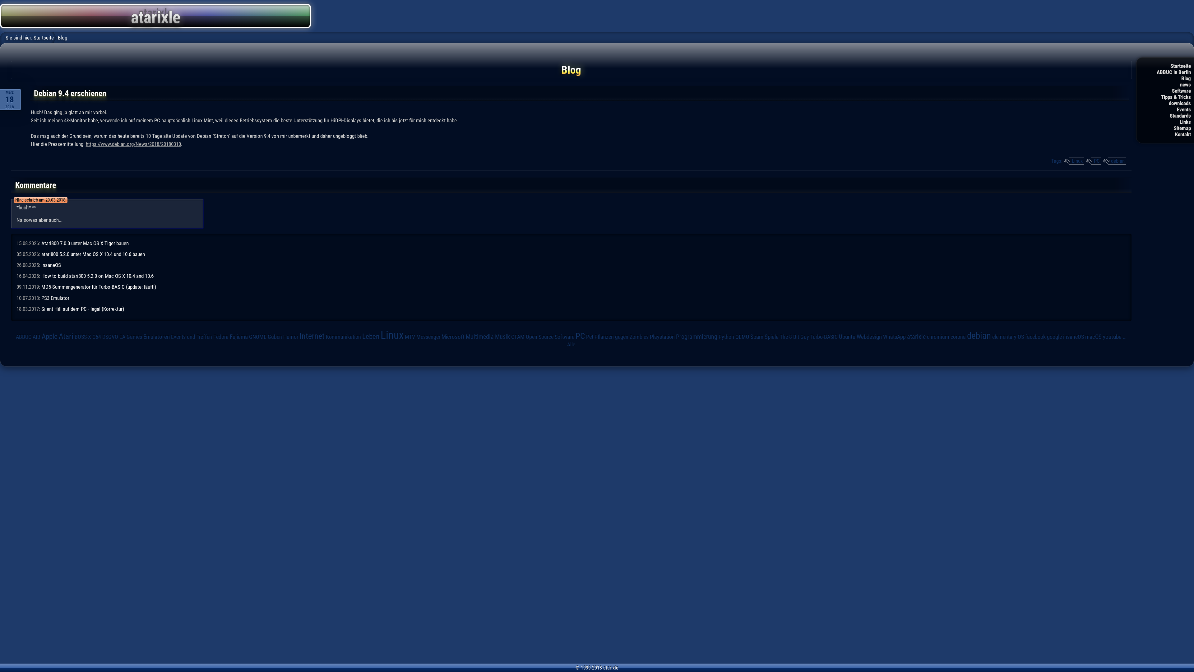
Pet (589, 337)
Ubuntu (847, 337)
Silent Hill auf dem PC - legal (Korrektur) (82, 309)
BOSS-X (83, 337)
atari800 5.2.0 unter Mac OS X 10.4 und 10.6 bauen (93, 254)
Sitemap (1182, 128)
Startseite (1180, 66)
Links (1185, 122)
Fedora (221, 337)
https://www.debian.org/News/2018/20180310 (133, 144)
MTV (410, 337)
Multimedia (480, 336)
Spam (756, 337)
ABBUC (23, 337)
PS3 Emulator (55, 298)
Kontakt (1183, 134)
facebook (1035, 337)
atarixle (916, 336)
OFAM (518, 337)
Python (726, 337)
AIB (36, 337)
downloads (1180, 103)
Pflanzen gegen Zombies (622, 337)
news (1185, 85)
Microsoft (453, 336)
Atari (66, 336)
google (1054, 337)
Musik (502, 336)
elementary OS (1008, 337)
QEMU (742, 337)
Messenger (428, 337)
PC (1097, 161)
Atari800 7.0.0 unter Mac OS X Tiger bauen (85, 243)
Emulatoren (156, 337)
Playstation (662, 337)
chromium (938, 337)
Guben (275, 337)
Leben (370, 336)
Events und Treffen (191, 337)
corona (958, 337)
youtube (1112, 336)
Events (1184, 109)
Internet (312, 336)
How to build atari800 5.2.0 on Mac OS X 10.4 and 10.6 (97, 276)
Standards (1180, 116)
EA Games (130, 337)
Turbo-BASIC (824, 337)
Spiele (772, 336)
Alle (571, 344)
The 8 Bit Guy (794, 337)
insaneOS (51, 265)
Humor (290, 337)
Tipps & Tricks (1176, 97)
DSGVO (110, 337)
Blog (1186, 78)
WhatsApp (894, 337)
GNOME (257, 337)
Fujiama (239, 337)
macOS (1093, 336)
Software (1181, 91)
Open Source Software (550, 337)
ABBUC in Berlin (1174, 72)
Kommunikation (343, 337)
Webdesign (869, 337)
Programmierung (696, 336)
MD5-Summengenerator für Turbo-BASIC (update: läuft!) (98, 287)
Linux (1077, 161)
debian (1118, 161)
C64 (96, 337)
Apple (50, 336)
